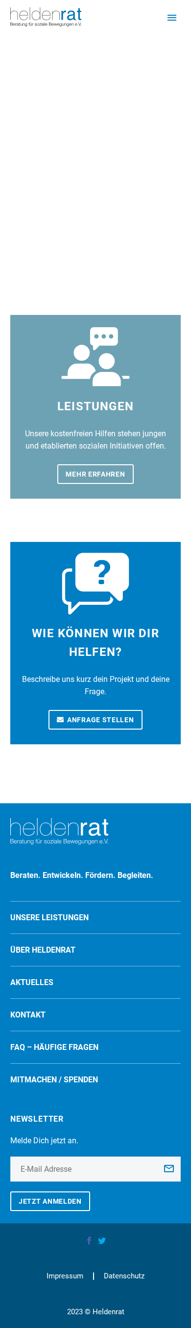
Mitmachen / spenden (54, 1079)
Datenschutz (124, 1276)
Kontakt (28, 1014)
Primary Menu (172, 17)
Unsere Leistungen (49, 917)
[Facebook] (89, 1240)
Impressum (65, 1276)
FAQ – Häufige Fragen (54, 1047)
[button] (17, 1310)
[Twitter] (102, 1240)
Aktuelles (31, 982)
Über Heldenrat (42, 950)
